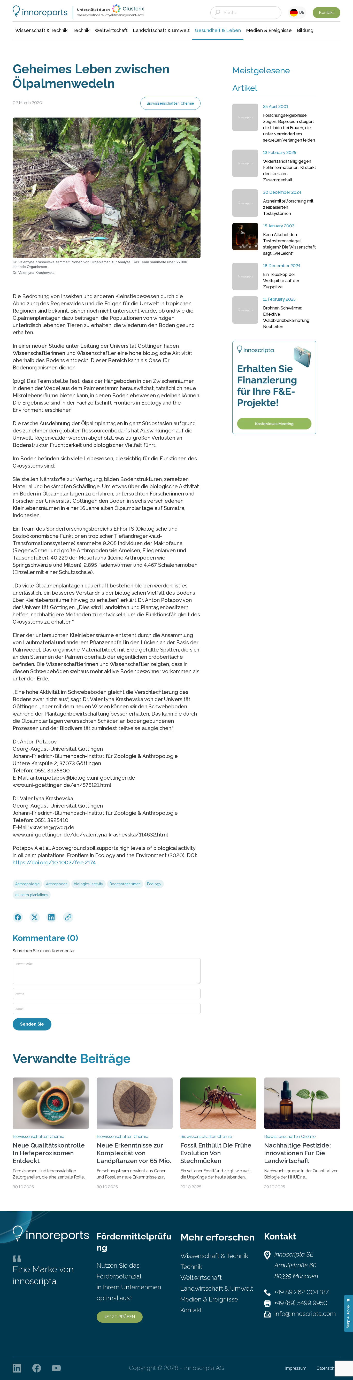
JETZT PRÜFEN (119, 1316)
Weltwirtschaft (201, 1277)
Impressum (295, 1368)
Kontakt (326, 12)
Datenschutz (328, 1368)
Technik (191, 1266)
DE (301, 12)
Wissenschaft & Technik (214, 1256)
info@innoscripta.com (305, 1313)
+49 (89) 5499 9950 (300, 1303)
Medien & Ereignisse (209, 1299)
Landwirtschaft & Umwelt (216, 1288)
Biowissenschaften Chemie (170, 103)
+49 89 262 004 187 (301, 1292)
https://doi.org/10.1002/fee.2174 (54, 862)
